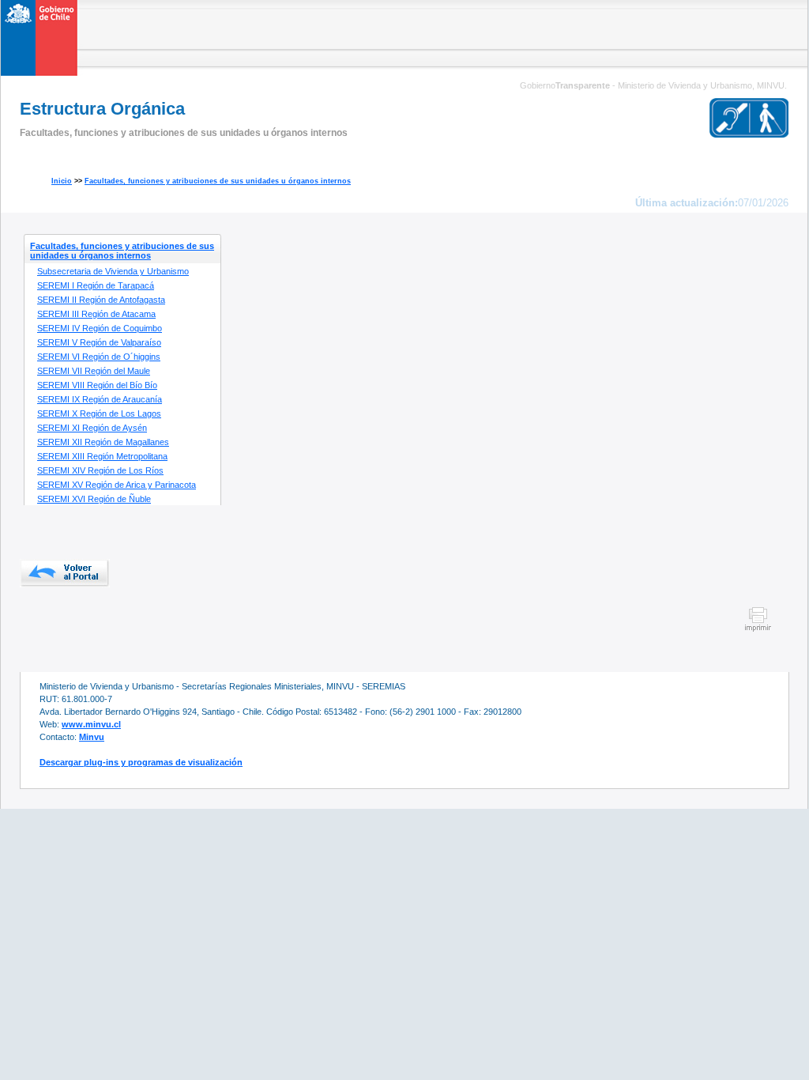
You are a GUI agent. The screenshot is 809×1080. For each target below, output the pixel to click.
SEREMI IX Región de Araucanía (99, 399)
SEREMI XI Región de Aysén (92, 427)
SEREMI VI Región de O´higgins (98, 356)
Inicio (61, 181)
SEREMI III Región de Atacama (96, 314)
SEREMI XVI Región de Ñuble (94, 499)
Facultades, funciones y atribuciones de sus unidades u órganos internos (218, 181)
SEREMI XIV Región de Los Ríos (100, 470)
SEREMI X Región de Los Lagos (99, 413)
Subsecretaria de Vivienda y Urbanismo (113, 271)
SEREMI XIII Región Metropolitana (102, 456)
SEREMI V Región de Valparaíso (99, 342)
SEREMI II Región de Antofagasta (101, 299)
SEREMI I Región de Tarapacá (95, 285)
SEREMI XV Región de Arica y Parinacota (116, 484)
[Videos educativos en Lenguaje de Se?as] (748, 112)
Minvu (91, 737)
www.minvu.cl (91, 724)
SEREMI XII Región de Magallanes (103, 442)
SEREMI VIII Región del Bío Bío (97, 385)
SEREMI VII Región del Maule (93, 371)
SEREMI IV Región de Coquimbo (99, 328)
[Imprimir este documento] (758, 629)
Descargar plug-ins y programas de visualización (141, 762)
